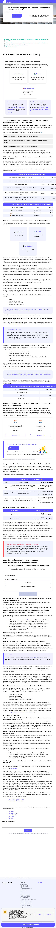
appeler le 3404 (17, 524)
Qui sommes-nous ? (23, 884)
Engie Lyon (22, 922)
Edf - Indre (11, 811)
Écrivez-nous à (26, 901)
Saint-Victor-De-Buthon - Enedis (16, 799)
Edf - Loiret (11, 816)
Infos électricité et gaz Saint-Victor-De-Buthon (17, 44)
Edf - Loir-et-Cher (13, 815)
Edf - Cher (11, 818)
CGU (21, 893)
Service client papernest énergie (26, 888)
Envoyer (28, 830)
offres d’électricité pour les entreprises (23, 467)
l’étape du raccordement (14, 323)
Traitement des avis (23, 894)
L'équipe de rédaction (24, 885)
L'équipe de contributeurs (24, 886)
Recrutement (22, 891)
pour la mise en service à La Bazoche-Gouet (22, 712)
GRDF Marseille (41, 922)
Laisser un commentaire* (8, 821)
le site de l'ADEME (33, 657)
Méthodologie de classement (25, 896)
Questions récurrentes (11, 46)
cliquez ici (45, 833)
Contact (21, 887)
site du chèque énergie (28, 619)
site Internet (14, 768)
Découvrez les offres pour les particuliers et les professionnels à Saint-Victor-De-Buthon (26, 42)
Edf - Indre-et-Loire (13, 813)
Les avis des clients (23, 889)
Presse (21, 890)
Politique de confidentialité (25, 895)
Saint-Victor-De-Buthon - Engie (16, 800)
